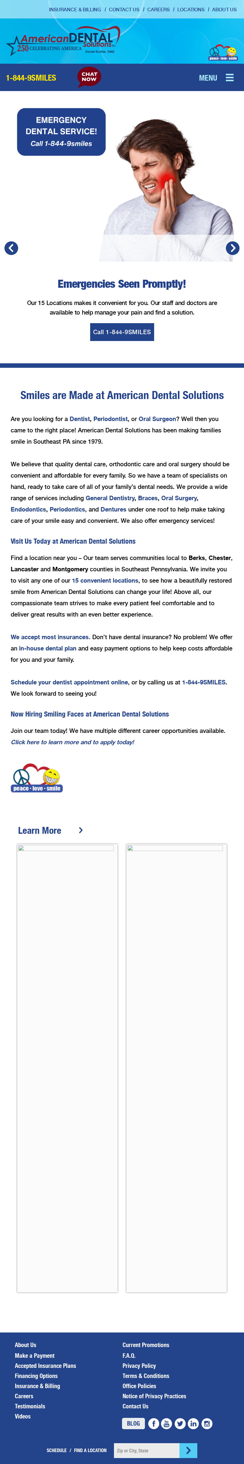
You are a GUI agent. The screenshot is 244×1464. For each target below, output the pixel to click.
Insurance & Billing (75, 9)
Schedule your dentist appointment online (69, 682)
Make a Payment (34, 1355)
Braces (148, 498)
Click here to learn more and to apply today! (72, 742)
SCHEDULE (57, 1450)
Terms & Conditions (146, 1375)
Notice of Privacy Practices (154, 1396)
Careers (158, 9)
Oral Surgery (179, 498)
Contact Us (124, 9)
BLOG (133, 1423)
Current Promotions (146, 1345)
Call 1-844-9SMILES (122, 332)
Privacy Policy (139, 1365)
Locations (190, 9)
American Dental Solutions (63, 41)
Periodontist (110, 419)
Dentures (113, 509)
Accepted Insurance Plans (45, 1365)
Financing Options (36, 1375)
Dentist (80, 419)
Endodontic (27, 509)
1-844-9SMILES (31, 78)
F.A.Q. (129, 1355)
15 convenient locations (105, 580)
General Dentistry (110, 498)
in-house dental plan (47, 648)
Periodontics (67, 509)
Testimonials (30, 1406)
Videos (23, 1416)
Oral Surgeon (157, 419)
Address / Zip (90, 1450)
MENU (208, 78)
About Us (224, 9)
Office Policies (139, 1386)
